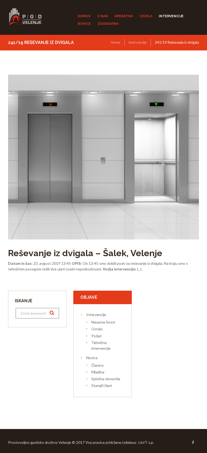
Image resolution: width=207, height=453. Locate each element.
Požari (96, 336)
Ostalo (97, 329)
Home (115, 42)
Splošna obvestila (105, 378)
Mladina (97, 372)
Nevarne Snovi (103, 322)
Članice (97, 365)
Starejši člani (101, 385)
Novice (92, 357)
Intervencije (137, 42)
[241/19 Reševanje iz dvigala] (103, 157)
